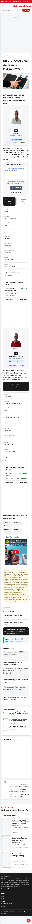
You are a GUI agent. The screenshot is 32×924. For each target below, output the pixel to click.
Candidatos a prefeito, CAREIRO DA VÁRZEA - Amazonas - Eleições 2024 (18, 790)
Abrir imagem (16, 188)
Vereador (17, 522)
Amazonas (16, 56)
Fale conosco (10, 888)
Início (4, 56)
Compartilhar (16, 192)
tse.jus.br (7, 574)
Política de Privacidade (6, 903)
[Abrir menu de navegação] (2, 6)
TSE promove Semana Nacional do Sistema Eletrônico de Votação (18, 727)
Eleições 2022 (9, 641)
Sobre (2, 898)
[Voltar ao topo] (29, 920)
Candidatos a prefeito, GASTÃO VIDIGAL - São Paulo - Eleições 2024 (19, 795)
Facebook (3, 906)
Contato (3, 901)
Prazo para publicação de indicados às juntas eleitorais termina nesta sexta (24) (18, 713)
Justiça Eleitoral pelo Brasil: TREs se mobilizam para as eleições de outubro (18, 720)
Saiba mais (3, 888)
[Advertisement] (16, 35)
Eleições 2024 (10, 56)
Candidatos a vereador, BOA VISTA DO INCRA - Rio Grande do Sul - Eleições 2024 (19, 785)
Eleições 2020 (19, 639)
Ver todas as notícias (9, 733)
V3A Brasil (11, 639)
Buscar (27, 10)
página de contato (13, 587)
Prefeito (7, 522)
